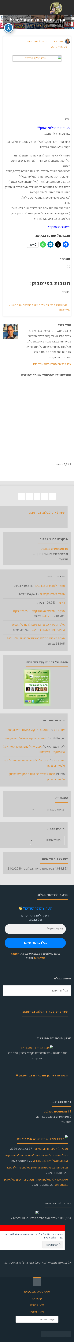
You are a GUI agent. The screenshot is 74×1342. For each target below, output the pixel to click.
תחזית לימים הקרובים (52, 594)
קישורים (37, 1298)
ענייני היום (33, 42)
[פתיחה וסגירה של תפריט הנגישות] (8, 27)
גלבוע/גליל (61, 305)
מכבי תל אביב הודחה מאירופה (50, 1149)
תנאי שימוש (37, 1305)
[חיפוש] (8, 990)
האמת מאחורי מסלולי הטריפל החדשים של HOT (36, 638)
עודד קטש (16, 305)
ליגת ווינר (38, 305)
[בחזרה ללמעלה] (37, 1281)
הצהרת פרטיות (37, 1312)
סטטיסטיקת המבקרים (37, 1291)
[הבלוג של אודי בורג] (56, 8)
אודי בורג (59, 730)
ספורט (27, 305)
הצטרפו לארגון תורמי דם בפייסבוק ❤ (42, 1075)
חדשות (55, 25)
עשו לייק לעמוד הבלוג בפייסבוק (45, 1012)
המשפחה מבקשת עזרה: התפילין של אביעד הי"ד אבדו (37, 1167)
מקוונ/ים (54, 549)
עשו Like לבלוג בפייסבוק (46, 513)
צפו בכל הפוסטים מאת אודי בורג (52, 364)
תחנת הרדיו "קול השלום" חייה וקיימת (28, 730)
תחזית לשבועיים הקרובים (50, 586)
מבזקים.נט (24, 1139)
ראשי (61, 603)
